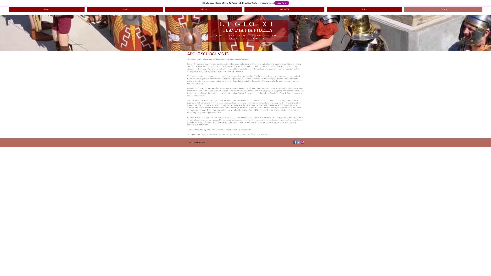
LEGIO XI (248, 25)
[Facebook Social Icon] (295, 142)
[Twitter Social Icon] (298, 142)
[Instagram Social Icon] (302, 142)
